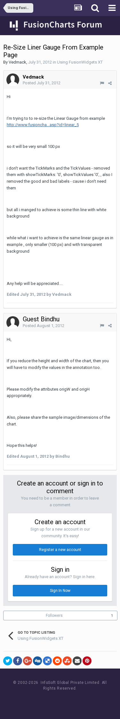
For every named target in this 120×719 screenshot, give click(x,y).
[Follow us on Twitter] (68, 700)
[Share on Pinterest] (87, 660)
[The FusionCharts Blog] (39, 700)
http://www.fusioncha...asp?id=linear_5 (43, 124)
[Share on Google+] (27, 660)
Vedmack (17, 62)
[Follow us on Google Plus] (82, 700)
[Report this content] (102, 83)
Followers (54, 615)
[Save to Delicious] (47, 660)
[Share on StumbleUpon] (67, 660)
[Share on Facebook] (17, 660)
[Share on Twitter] (7, 660)
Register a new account (60, 549)
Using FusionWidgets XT (80, 62)
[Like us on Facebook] (54, 700)
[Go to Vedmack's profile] (12, 79)
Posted (41, 82)
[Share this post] (110, 83)
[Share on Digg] (37, 660)
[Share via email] (77, 660)
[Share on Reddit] (57, 660)
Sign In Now (60, 590)
